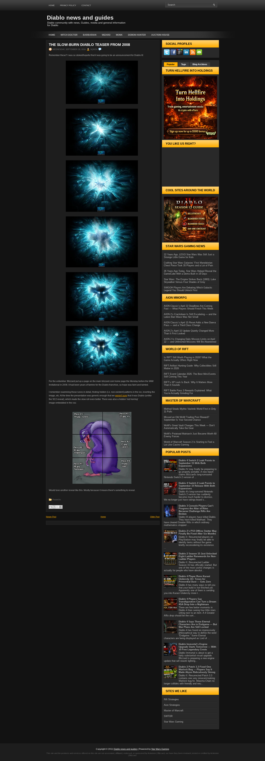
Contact (86, 5)
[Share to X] (57, 507)
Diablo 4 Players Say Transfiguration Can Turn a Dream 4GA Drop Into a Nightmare (197, 602)
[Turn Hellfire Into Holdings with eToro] (190, 107)
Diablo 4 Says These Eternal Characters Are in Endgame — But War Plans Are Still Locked (198, 624)
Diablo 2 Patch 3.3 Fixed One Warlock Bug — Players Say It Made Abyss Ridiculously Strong (197, 669)
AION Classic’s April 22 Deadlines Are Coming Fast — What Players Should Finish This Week (188, 307)
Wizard (106, 35)
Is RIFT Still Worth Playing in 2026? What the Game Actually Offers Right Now (187, 358)
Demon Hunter (137, 35)
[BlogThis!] (54, 507)
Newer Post (51, 517)
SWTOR (168, 716)
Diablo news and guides (80, 17)
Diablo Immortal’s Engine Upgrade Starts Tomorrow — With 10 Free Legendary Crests (197, 647)
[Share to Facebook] (61, 507)
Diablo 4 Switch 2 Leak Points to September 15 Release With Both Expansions (197, 486)
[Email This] (50, 507)
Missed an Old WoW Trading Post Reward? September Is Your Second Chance (186, 418)
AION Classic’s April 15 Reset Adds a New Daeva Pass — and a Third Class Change (190, 324)
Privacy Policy (68, 5)
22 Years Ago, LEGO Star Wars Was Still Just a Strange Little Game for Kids (189, 256)
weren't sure (121, 395)
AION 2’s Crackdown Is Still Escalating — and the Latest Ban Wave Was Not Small (190, 315)
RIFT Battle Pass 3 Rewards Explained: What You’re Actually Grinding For (188, 392)
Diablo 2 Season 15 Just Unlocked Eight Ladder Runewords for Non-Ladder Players (198, 556)
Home (52, 5)
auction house (160, 35)
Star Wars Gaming (173, 721)
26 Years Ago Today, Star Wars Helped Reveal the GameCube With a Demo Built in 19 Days (190, 272)
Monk (119, 35)
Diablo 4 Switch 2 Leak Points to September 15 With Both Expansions (197, 463)
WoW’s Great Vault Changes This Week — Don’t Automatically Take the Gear (189, 426)
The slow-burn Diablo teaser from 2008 (89, 44)
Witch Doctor (69, 35)
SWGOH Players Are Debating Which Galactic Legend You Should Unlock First (188, 289)
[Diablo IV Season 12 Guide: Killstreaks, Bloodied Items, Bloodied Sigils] (190, 219)
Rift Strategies (171, 699)
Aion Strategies (172, 705)
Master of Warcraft (173, 710)
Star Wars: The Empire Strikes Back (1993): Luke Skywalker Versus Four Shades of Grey (190, 280)
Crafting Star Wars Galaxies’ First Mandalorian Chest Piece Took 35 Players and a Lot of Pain (188, 264)
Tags (183, 64)
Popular (171, 64)
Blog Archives (200, 64)
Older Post (155, 517)
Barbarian (89, 35)
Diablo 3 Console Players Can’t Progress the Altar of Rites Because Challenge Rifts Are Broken (196, 509)
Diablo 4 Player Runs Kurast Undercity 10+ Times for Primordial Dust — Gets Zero (195, 579)
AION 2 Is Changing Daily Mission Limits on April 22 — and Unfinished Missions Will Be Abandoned (190, 340)
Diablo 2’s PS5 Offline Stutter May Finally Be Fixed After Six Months (198, 532)
